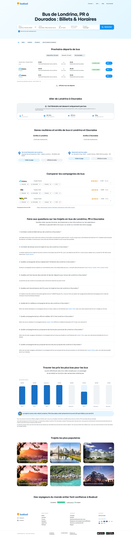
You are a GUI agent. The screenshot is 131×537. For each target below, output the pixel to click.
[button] (35, 27)
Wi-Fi (56, 184)
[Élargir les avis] (111, 183)
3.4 (27, 202)
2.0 (59, 193)
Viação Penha (38, 181)
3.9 (50, 193)
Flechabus (54, 207)
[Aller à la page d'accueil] (22, 3)
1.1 (59, 184)
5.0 (28, 193)
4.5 (39, 193)
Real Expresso (44, 207)
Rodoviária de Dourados (79, 152)
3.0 (39, 202)
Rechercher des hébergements (28, 31)
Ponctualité (35, 184)
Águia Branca (61, 207)
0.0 (60, 202)
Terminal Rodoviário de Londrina (32, 152)
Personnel (24, 184)
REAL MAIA (67, 207)
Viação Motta (37, 198)
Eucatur (73, 207)
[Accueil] (18, 42)
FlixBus (38, 207)
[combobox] (25, 27)
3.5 (39, 184)
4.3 (50, 184)
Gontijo (50, 207)
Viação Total (37, 189)
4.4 (27, 184)
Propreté (47, 184)
